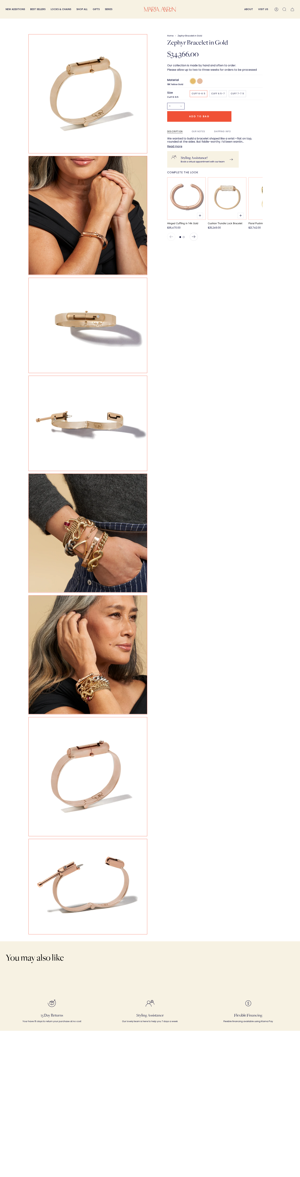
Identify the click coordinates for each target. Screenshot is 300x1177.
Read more (174, 146)
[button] (61, 9)
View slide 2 (184, 237)
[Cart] (292, 9)
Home (170, 35)
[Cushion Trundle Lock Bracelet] (227, 198)
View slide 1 (180, 237)
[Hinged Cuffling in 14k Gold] (186, 198)
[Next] (194, 237)
